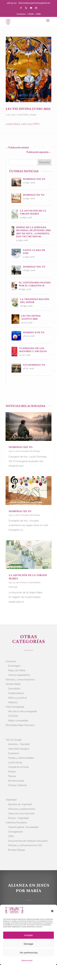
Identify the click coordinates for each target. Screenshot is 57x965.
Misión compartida (18, 720)
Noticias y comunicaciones (20, 679)
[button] (52, 911)
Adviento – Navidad (18, 744)
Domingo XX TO (20, 511)
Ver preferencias (29, 952)
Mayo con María (16, 670)
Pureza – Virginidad (18, 818)
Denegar (28, 944)
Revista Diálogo (16, 849)
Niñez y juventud (17, 697)
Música (12, 771)
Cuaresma (13, 753)
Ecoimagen (14, 665)
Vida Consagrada (15, 706)
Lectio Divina (22, 115)
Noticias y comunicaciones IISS (25, 845)
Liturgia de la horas (18, 767)
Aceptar (28, 935)
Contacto (20, 14)
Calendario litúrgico (18, 748)
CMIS (38, 14)
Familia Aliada (13, 684)
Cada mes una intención (21, 813)
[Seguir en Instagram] (36, 8)
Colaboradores (16, 693)
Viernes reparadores (19, 675)
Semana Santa (16, 780)
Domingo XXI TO (20, 447)
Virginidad (11, 799)
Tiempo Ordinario (17, 785)
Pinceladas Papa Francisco (20, 725)
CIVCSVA (13, 716)
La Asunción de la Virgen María (28, 576)
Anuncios (11, 661)
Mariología (13, 587)
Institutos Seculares (16, 822)
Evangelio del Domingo (30, 451)
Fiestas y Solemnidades (31, 582)
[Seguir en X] (26, 8)
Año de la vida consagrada (22, 711)
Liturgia (32, 115)
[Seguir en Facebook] (21, 8)
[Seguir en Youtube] (31, 8)
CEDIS (31, 14)
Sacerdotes (14, 688)
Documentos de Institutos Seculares (28, 840)
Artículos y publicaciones (21, 808)
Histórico (13, 702)
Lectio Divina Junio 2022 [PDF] (23, 124)
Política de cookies (26, 960)
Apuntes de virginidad (20, 804)
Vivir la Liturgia (14, 739)
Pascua (12, 776)
